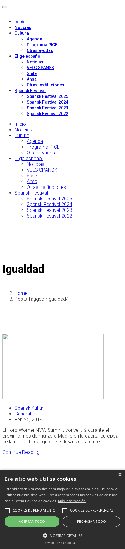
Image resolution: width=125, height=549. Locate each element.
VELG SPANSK (40, 67)
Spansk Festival (30, 90)
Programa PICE (42, 44)
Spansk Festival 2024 (47, 102)
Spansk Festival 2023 (47, 107)
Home (21, 293)
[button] (62, 535)
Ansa (32, 79)
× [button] (119, 475)
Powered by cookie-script (63, 543)
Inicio (20, 21)
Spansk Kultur (29, 408)
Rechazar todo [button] (91, 521)
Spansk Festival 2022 (47, 113)
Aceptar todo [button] (32, 521)
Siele (32, 73)
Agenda (34, 39)
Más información (72, 501)
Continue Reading (20, 452)
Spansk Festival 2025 (47, 96)
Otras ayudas (40, 50)
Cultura (22, 33)
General (23, 414)
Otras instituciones (45, 84)
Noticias (23, 27)
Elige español (28, 56)
